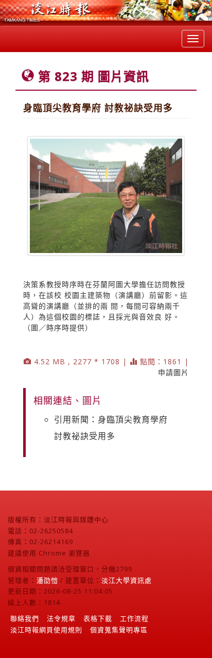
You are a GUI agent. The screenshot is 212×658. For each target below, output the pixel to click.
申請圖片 (173, 372)
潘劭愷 (47, 580)
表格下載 (97, 618)
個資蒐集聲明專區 (119, 629)
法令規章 (61, 618)
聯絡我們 (24, 618)
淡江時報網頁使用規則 (46, 629)
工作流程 (134, 618)
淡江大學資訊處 (126, 580)
